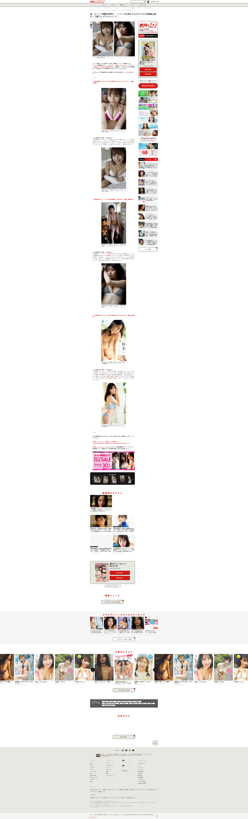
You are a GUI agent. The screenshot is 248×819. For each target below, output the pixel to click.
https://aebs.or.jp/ (105, 756)
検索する (145, 1)
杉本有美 (103, 373)
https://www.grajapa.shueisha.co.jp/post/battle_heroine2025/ (110, 443)
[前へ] (93, 479)
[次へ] (132, 479)
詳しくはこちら (93, 817)
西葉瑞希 (109, 255)
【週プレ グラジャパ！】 (121, 65)
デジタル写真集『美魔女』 (110, 378)
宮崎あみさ (95, 141)
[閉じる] (157, 816)
